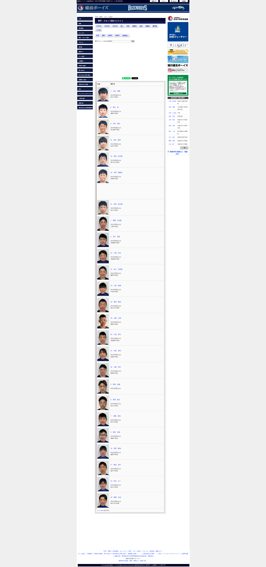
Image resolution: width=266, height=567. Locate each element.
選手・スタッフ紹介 (84, 37)
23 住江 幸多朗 (116, 269)
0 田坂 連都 (115, 384)
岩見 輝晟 (172, 107)
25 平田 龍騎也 (116, 172)
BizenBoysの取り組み (84, 75)
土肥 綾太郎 (172, 101)
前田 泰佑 (172, 125)
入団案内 (183, 1)
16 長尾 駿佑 (116, 448)
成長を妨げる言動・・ (84, 84)
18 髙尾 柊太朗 (116, 156)
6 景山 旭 (115, 107)
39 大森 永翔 (116, 318)
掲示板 (80, 47)
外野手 (117, 35)
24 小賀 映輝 (116, 285)
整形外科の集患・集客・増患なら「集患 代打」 (133, 560)
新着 (80, 23)
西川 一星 (172, 131)
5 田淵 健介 (116, 399)
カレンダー (81, 33)
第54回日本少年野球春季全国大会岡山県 (86, 108)
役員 (141, 26)
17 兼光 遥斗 (116, 464)
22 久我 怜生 (116, 253)
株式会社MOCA (140, 565)
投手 (97, 35)
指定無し (125, 35)
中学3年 (99, 26)
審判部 (155, 26)
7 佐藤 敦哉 (116, 416)
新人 (122, 26)
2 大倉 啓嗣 (115, 91)
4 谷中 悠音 (115, 236)
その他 (98, 30)
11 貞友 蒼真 (116, 140)
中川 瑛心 (172, 137)
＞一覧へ (184, 147)
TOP (80, 19)
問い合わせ (174, 1)
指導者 (134, 26)
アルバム (81, 42)
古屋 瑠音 (172, 120)
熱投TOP (154, 1)
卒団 (127, 26)
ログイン (164, 1)
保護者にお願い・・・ (84, 79)
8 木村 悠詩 (115, 123)
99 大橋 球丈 (116, 367)
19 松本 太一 (116, 481)
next (101, 510)
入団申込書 (81, 98)
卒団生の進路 (82, 65)
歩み (80, 89)
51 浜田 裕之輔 (116, 204)
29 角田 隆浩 (116, 302)
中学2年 (107, 26)
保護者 (147, 26)
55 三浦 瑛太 (116, 334)
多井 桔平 (172, 116)
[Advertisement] (130, 60)
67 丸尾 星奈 (116, 351)
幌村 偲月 (172, 140)
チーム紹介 (81, 56)
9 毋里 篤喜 (115, 432)
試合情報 (81, 28)
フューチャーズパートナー (85, 93)
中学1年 (115, 26)
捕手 (103, 35)
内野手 (110, 35)
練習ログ (81, 51)
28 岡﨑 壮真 (116, 497)
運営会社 (150, 556)
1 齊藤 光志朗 (116, 220)
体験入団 (81, 103)
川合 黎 (171, 144)
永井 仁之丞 (172, 113)
